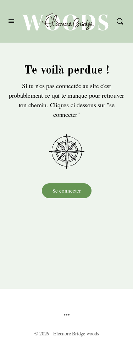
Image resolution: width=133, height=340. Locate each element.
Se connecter (66, 190)
